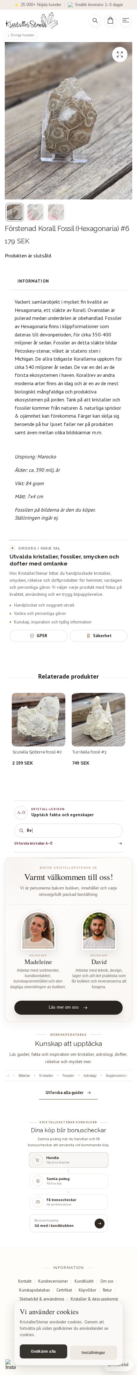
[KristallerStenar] (42, 20)
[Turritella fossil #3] (98, 719)
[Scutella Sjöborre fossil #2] (38, 719)
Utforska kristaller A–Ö (33, 843)
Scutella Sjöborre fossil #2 (37, 752)
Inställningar (93, 1352)
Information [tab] (33, 281)
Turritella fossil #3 (89, 752)
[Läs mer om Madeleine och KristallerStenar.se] (38, 931)
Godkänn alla (43, 1351)
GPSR (42, 635)
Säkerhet (102, 635)
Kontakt (25, 1281)
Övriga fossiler (22, 34)
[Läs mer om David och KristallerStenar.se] (99, 931)
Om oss (106, 1281)
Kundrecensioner (53, 1281)
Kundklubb (84, 1281)
